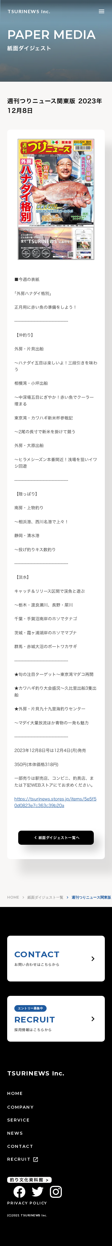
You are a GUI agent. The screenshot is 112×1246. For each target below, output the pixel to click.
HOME (13, 897)
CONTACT (20, 1146)
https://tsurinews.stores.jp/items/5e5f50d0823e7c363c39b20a (55, 802)
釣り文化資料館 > (29, 1180)
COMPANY (20, 1107)
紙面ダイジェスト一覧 (45, 897)
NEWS (15, 1133)
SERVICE (18, 1120)
